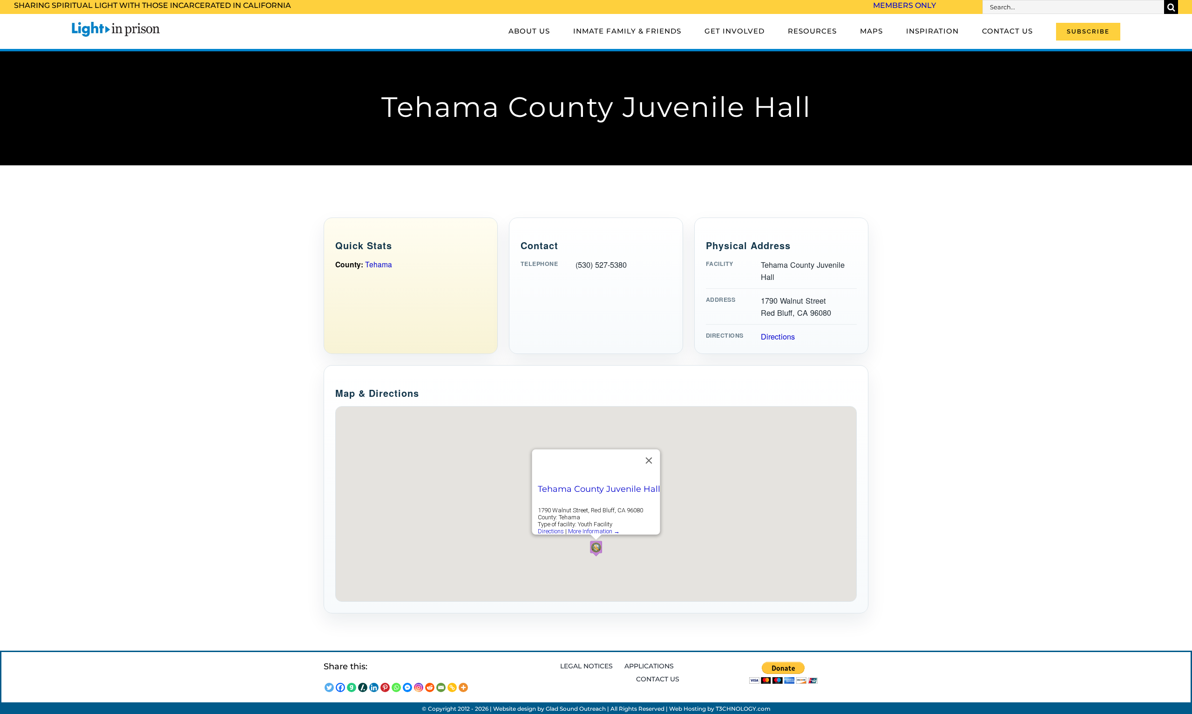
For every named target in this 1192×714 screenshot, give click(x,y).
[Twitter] (329, 687)
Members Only (904, 5)
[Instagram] (418, 687)
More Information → (594, 531)
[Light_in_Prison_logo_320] (116, 23)
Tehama (378, 264)
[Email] (441, 687)
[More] (463, 687)
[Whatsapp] (396, 687)
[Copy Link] (452, 687)
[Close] (649, 460)
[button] (596, 548)
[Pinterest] (385, 687)
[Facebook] (340, 687)
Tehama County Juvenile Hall (599, 489)
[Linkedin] (374, 687)
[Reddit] (429, 687)
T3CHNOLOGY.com (743, 708)
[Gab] (351, 687)
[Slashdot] (362, 687)
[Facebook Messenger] (407, 687)
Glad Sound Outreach (576, 708)
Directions (778, 336)
